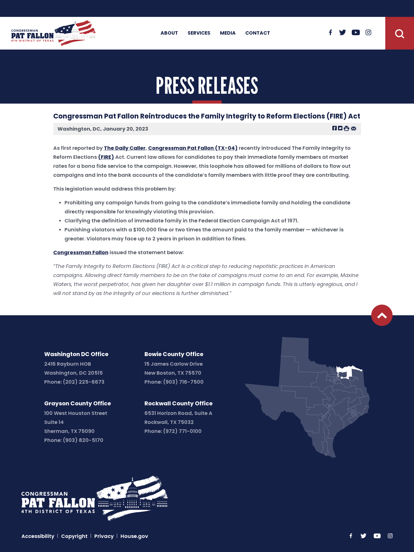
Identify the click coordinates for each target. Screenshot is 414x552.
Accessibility (37, 536)
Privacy (104, 536)
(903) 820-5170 (83, 440)
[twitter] (342, 33)
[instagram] (368, 33)
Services (199, 33)
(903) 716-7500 (183, 381)
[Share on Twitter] (340, 128)
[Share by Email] (353, 128)
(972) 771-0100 (182, 431)
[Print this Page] (346, 128)
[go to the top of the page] (382, 315)
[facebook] (330, 33)
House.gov (134, 536)
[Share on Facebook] (334, 128)
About (169, 33)
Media (228, 33)
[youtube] (356, 33)
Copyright (74, 536)
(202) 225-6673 (83, 381)
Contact (257, 33)
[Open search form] (399, 33)
